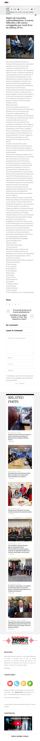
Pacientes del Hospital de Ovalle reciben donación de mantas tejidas (20, 511)
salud (19, 508)
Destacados (12, 433)
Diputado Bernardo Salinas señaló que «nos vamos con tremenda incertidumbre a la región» (19, 474)
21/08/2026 (11, 441)
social (19, 433)
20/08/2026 (11, 593)
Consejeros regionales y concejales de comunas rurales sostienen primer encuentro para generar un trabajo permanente (19, 588)
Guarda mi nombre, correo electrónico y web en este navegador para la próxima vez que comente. (19, 378)
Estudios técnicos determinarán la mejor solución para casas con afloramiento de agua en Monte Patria (19, 437)
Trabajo (24, 620)
